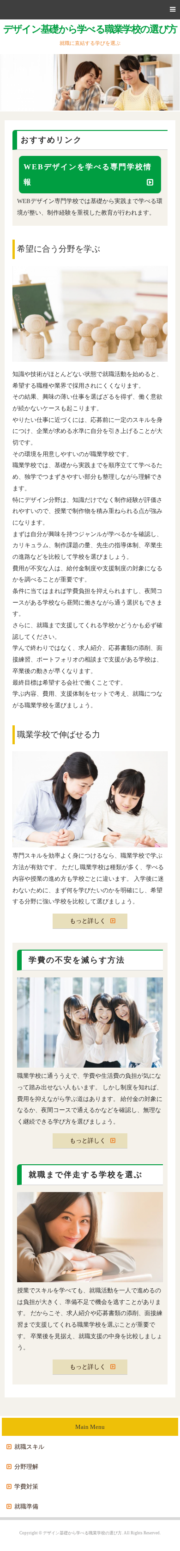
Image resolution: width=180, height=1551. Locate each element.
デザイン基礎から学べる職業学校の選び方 (90, 29)
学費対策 (26, 1486)
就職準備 (26, 1506)
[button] (90, 9)
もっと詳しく (88, 920)
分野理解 (26, 1466)
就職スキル (29, 1446)
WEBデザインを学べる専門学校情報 (88, 174)
